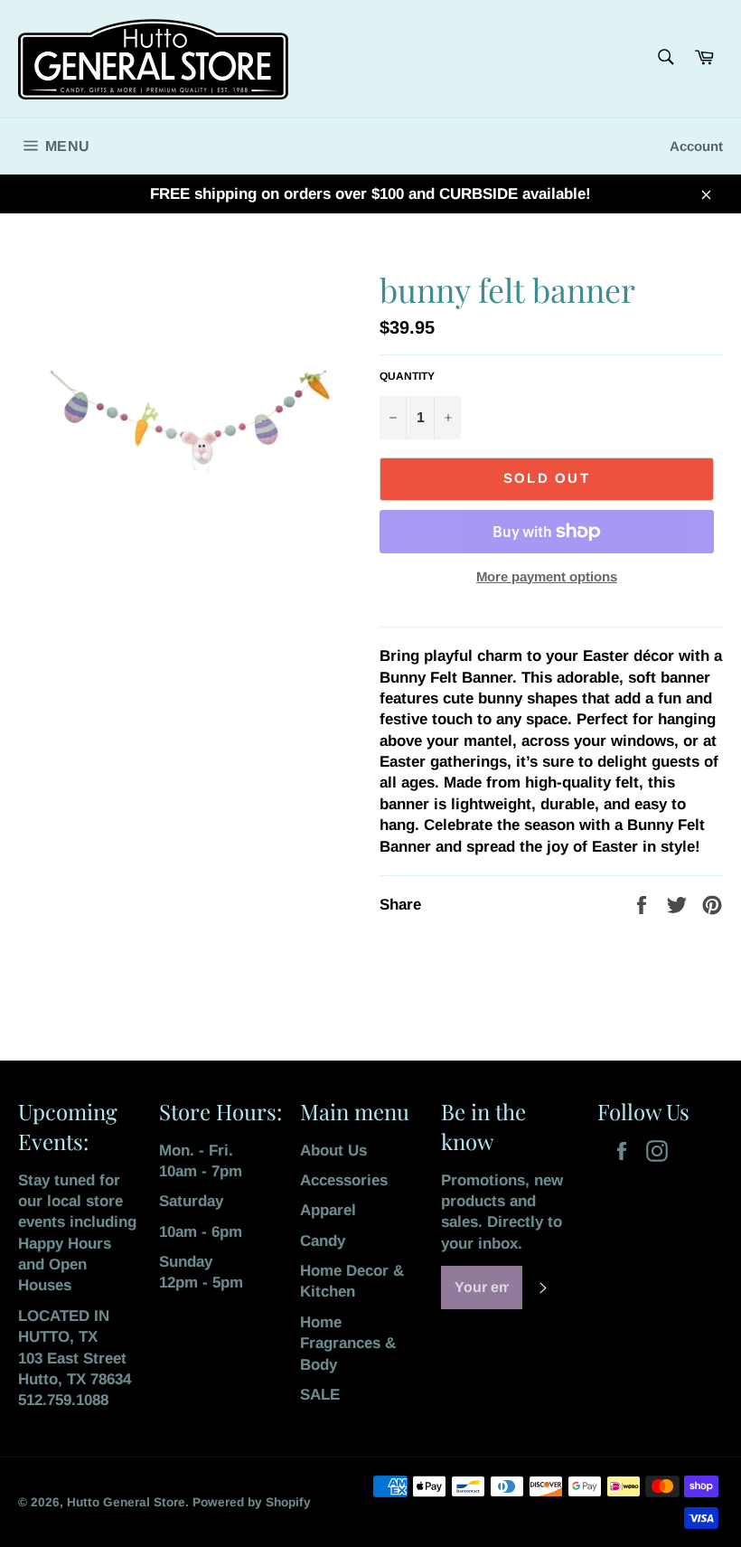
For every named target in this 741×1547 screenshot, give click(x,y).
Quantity (407, 376)
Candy (322, 1241)
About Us (333, 1150)
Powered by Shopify (251, 1502)
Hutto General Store (126, 1502)
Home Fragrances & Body (348, 1343)
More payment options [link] (546, 576)
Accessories (344, 1180)
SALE (320, 1394)
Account (696, 146)
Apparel (328, 1210)
